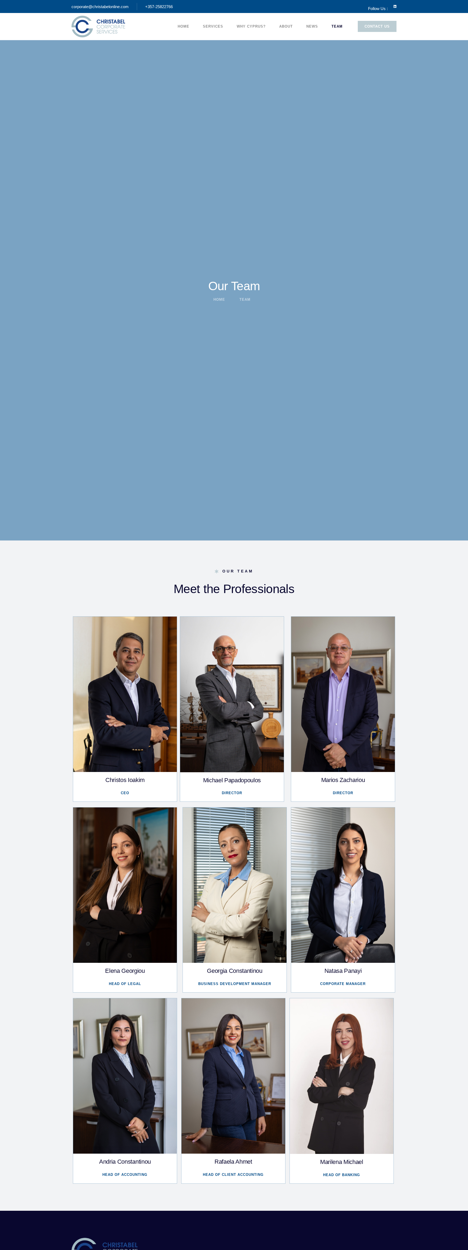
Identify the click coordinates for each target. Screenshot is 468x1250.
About (286, 26)
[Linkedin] (394, 6)
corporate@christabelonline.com (100, 6)
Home (183, 26)
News (312, 26)
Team (337, 26)
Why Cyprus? (251, 26)
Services (213, 26)
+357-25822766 (159, 6)
